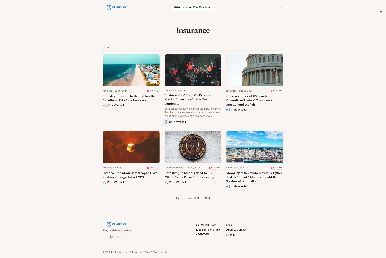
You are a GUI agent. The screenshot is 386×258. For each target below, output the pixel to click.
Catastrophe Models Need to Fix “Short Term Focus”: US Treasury (189, 175)
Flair (155, 252)
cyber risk (231, 167)
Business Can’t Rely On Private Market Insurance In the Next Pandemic (187, 99)
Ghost (147, 252)
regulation (231, 90)
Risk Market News (119, 252)
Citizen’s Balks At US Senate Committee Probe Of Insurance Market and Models (249, 100)
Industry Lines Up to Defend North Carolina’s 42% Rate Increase (128, 98)
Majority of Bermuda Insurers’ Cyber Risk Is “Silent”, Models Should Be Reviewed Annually (254, 177)
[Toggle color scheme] (164, 252)
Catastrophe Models (175, 167)
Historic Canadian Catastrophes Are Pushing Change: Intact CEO (130, 175)
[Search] (280, 7)
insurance (107, 90)
